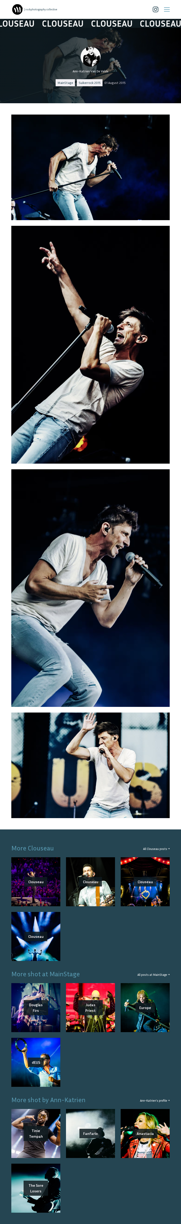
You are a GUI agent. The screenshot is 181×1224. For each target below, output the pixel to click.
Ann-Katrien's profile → (155, 1100)
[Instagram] (155, 9)
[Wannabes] (17, 9)
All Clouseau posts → (156, 849)
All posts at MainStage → (153, 975)
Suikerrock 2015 (90, 83)
